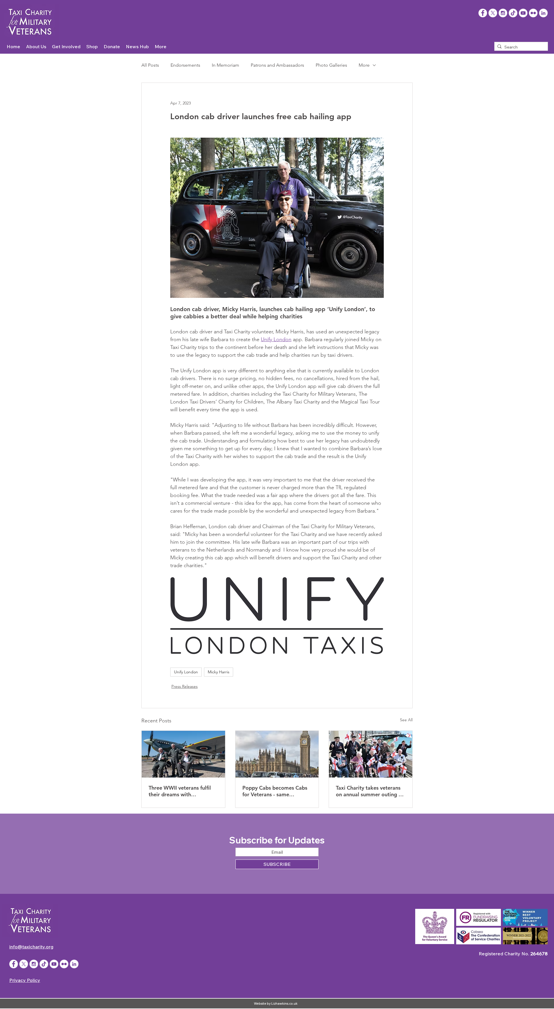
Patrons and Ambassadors (277, 65)
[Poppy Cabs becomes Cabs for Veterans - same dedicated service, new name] (277, 754)
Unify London (186, 671)
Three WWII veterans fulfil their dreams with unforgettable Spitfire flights (183, 791)
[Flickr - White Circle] (533, 13)
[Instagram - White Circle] (503, 13)
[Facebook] (482, 13)
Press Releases (184, 686)
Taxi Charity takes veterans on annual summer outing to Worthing (370, 791)
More (364, 65)
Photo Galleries (331, 65)
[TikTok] (513, 13)
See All (406, 719)
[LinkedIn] (543, 13)
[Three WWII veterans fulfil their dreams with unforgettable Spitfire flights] (183, 754)
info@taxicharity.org (31, 947)
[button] (36, 46)
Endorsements (185, 65)
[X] (493, 13)
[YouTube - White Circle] (523, 13)
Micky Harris (218, 671)
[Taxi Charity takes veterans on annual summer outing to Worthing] (370, 754)
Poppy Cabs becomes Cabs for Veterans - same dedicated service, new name (274, 791)
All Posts (150, 65)
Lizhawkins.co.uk (284, 1003)
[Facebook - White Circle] (13, 964)
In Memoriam (225, 65)
